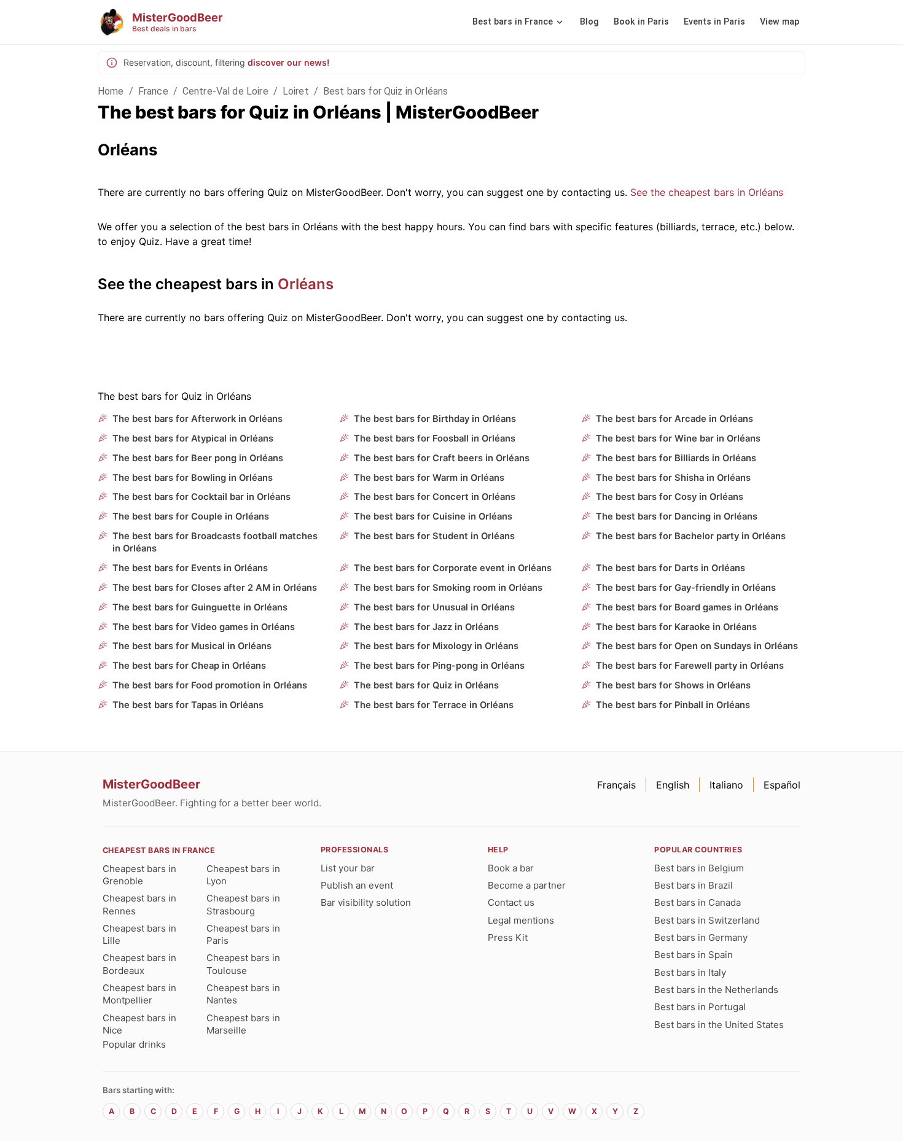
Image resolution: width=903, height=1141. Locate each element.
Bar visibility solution (366, 902)
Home (111, 91)
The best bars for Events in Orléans (190, 568)
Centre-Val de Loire (225, 91)
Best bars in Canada (697, 902)
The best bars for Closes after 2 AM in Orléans (214, 587)
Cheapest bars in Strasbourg (243, 904)
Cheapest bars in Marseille (243, 1024)
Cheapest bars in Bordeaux (139, 964)
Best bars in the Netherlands (716, 989)
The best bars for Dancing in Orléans (676, 516)
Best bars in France (512, 22)
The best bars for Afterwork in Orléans (197, 418)
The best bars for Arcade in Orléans (674, 418)
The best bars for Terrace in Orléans (434, 705)
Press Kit (508, 937)
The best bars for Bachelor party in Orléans (691, 536)
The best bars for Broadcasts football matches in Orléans (215, 542)
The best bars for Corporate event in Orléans (453, 568)
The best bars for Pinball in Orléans (673, 705)
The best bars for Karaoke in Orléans (676, 627)
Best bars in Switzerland (707, 920)
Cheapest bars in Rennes (139, 904)
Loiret (296, 91)
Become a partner (527, 885)
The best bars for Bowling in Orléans (192, 477)
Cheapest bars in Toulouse (243, 964)
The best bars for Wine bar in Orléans (678, 438)
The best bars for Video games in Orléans (203, 627)
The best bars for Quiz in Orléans (426, 685)
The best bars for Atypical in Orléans (192, 438)
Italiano (726, 785)
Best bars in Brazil (693, 885)
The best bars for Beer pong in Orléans (197, 458)
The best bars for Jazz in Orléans (426, 627)
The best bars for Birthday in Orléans (435, 418)
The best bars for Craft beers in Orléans (442, 458)
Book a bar (511, 868)
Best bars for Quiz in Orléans (385, 91)
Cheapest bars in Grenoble (139, 875)
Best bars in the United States (719, 1024)
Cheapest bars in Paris (243, 934)
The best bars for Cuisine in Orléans (433, 516)
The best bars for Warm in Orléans (429, 477)
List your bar (348, 868)
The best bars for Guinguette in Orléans (199, 607)
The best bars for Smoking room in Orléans (448, 587)
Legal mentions (521, 920)
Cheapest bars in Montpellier (139, 994)
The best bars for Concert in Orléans (434, 496)
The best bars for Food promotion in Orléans (209, 685)
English (672, 785)
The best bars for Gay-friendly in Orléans (686, 587)
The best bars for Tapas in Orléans (188, 705)
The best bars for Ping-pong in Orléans (439, 665)
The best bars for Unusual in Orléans (434, 607)
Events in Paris (714, 22)
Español (782, 785)
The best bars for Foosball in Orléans (434, 438)
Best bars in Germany (701, 937)
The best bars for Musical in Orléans (192, 646)
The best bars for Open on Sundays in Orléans (697, 646)
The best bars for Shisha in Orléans (673, 477)
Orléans (306, 284)
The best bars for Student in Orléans (434, 536)
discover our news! (288, 62)
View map (779, 22)
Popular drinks (134, 1044)
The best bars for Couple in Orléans (190, 516)
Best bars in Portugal (700, 1007)
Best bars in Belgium (699, 868)
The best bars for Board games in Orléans (687, 607)
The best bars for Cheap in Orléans (189, 665)
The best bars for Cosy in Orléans (669, 496)
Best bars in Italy (690, 972)
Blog (589, 22)
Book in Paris (641, 22)
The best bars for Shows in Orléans (673, 685)
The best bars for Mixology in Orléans (436, 646)
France (153, 91)
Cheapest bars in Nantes (243, 994)
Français (616, 785)
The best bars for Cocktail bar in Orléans (201, 496)
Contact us (511, 902)
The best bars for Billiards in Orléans (676, 458)
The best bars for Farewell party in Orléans (690, 665)
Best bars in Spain (693, 954)
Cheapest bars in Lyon (243, 875)
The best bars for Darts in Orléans (670, 568)
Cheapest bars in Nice (139, 1024)
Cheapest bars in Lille (139, 934)
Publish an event (357, 885)
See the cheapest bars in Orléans (706, 192)
